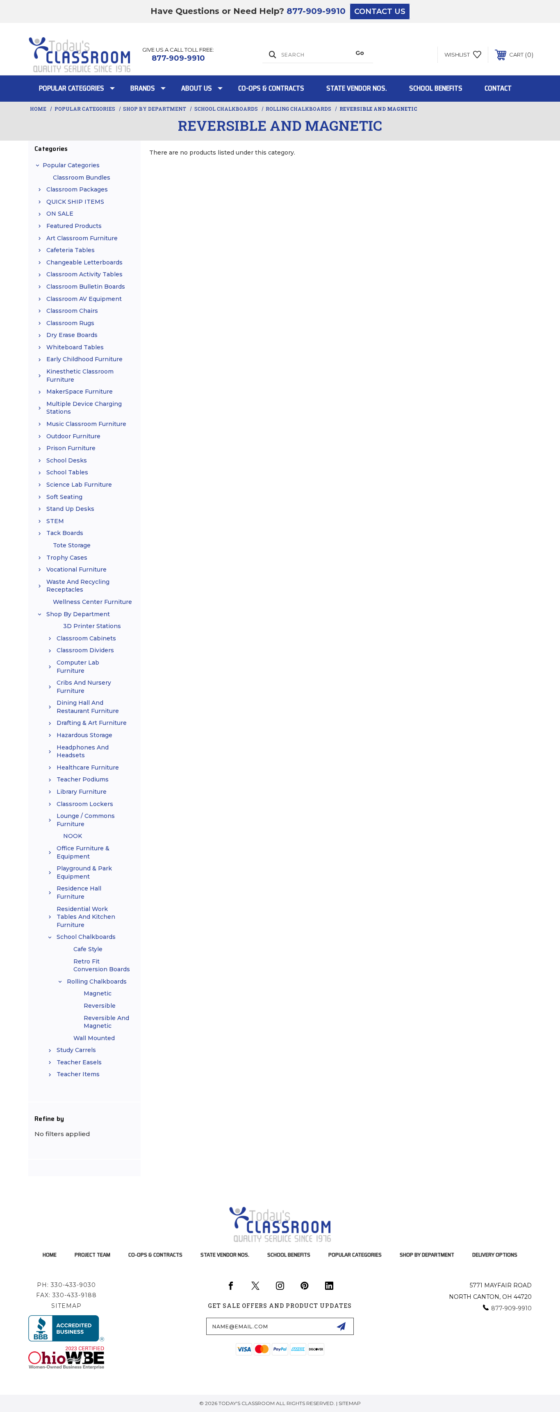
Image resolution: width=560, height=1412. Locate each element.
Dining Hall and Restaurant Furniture (88, 707)
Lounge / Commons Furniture (86, 820)
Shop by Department (78, 614)
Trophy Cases (66, 557)
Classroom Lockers (85, 804)
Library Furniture (82, 791)
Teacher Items (78, 1074)
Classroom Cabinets (86, 638)
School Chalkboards (86, 937)
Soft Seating (64, 497)
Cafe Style (87, 949)
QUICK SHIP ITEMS (75, 201)
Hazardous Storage (84, 735)
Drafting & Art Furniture (92, 722)
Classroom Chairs (72, 310)
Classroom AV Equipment (84, 299)
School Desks (66, 460)
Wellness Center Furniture (92, 602)
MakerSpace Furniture (79, 391)
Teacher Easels (79, 1062)
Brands (142, 88)
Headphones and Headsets (83, 751)
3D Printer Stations (92, 626)
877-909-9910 (316, 11)
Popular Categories (71, 88)
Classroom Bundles (81, 177)
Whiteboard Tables (75, 347)
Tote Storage (72, 545)
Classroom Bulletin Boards (85, 286)
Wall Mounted (94, 1038)
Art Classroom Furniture (82, 238)
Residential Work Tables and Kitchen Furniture (86, 917)
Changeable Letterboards (84, 262)
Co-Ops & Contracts (271, 88)
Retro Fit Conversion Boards (101, 965)
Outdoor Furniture (73, 436)
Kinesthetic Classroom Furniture (80, 375)
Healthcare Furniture (88, 767)
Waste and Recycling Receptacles (77, 586)
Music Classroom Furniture (86, 424)
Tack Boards (64, 533)
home (50, 1254)
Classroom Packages (77, 189)
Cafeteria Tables (70, 250)
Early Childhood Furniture (84, 359)
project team (92, 1254)
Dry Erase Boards (72, 335)
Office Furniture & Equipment (83, 852)
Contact (498, 88)
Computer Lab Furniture (78, 666)
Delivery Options (494, 1254)
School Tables (67, 472)
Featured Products (74, 226)
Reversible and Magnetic (106, 1022)
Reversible (100, 1005)
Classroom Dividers (85, 650)
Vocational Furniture (76, 569)
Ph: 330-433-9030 (66, 1285)
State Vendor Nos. (356, 88)
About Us (196, 88)
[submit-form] (341, 1326)
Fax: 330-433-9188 (66, 1295)
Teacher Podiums (83, 779)
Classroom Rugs (70, 323)
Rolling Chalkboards (97, 981)
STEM (55, 521)
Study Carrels (76, 1050)
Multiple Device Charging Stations (84, 408)
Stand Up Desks (70, 508)
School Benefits (435, 88)
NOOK (72, 836)
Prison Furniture (71, 448)
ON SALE (59, 213)
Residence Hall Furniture (79, 892)
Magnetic (98, 993)
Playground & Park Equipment (84, 872)
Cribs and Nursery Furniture (84, 687)
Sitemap (66, 1306)
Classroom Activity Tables (84, 274)
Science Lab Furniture (79, 484)
